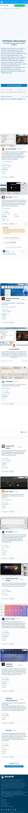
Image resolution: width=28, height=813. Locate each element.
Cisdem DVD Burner (6, 72)
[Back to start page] (2, 2)
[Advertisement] (14, 24)
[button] (19, 149)
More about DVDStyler (13, 85)
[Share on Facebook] (2, 89)
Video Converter (5, 169)
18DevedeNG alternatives (6, 388)
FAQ (2, 797)
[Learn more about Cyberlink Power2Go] (3, 664)
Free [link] (9, 99)
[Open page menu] (26, 1)
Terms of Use (3, 799)
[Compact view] (24, 96)
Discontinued (5, 227)
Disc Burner (4, 314)
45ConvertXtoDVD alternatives (7, 161)
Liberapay (6, 796)
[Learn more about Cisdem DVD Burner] (3, 446)
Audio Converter (5, 636)
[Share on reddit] (8, 89)
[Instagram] (13, 809)
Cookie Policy (3, 802)
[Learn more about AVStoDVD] (3, 532)
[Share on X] (5, 89)
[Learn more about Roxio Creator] (3, 619)
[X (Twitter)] (3, 809)
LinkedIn (2, 794)
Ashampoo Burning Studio (8, 71)
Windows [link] (3, 99)
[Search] (24, 2)
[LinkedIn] (15, 809)
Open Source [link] (14, 99)
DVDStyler (4, 48)
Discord (15, 792)
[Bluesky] (8, 809)
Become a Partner (4, 805)
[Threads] (10, 809)
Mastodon (8, 793)
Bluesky (12, 793)
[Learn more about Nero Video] (3, 491)
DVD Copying (4, 216)
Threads (16, 793)
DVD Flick (18, 69)
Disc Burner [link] (20, 99)
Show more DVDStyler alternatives (14, 766)
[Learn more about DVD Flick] (3, 197)
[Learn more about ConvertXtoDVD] (3, 149)
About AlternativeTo (5, 803)
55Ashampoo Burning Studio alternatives (9, 306)
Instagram (20, 793)
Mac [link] (6, 99)
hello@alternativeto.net (6, 792)
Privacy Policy (4, 800)
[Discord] (1, 809)
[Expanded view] (22, 96)
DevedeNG (19, 71)
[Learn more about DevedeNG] (3, 381)
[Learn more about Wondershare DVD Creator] (3, 578)
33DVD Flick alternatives (6, 208)
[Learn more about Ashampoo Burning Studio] (3, 298)
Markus (13, 782)
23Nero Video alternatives (6, 499)
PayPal (11, 796)
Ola (9, 782)
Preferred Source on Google (7, 806)
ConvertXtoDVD (5, 67)
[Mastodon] (6, 809)
